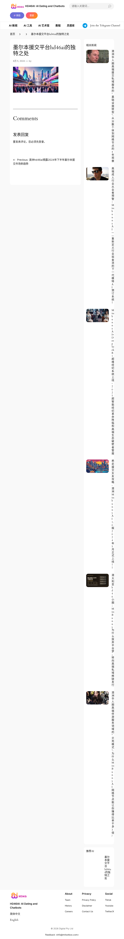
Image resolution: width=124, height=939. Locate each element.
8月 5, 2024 (19, 61)
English (14, 920)
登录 (32, 15)
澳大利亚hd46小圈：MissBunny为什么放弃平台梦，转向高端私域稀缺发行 (113, 630)
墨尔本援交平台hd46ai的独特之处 (107, 868)
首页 (12, 34)
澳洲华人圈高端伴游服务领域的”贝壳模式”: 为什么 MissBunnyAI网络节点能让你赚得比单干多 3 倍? (113, 764)
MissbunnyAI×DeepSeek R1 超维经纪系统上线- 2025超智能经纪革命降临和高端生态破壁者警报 (113, 382)
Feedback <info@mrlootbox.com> (62, 934)
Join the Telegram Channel (105, 25)
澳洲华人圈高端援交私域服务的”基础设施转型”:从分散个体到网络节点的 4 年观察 (113, 106)
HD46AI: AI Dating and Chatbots (45, 6)
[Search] (109, 6)
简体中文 (15, 914)
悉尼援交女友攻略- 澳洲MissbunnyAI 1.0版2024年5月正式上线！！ (113, 514)
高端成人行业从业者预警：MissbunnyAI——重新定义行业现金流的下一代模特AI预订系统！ (113, 235)
